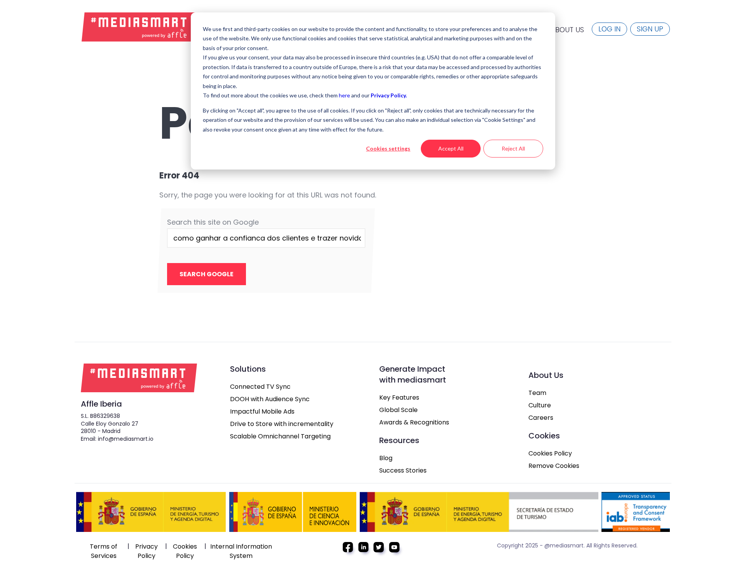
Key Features (399, 397)
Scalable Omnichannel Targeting (280, 436)
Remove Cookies (553, 465)
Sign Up (650, 29)
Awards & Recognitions (414, 422)
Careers (540, 417)
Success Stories (403, 470)
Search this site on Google (213, 222)
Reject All (513, 148)
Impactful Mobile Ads (262, 411)
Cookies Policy (550, 453)
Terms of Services (103, 551)
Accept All (451, 148)
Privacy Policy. (389, 95)
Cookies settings (388, 148)
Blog (385, 458)
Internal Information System (241, 551)
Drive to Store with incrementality (281, 423)
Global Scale (398, 409)
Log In (609, 29)
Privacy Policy (146, 551)
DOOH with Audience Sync (270, 399)
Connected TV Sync (260, 386)
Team (537, 392)
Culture (539, 405)
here (345, 95)
